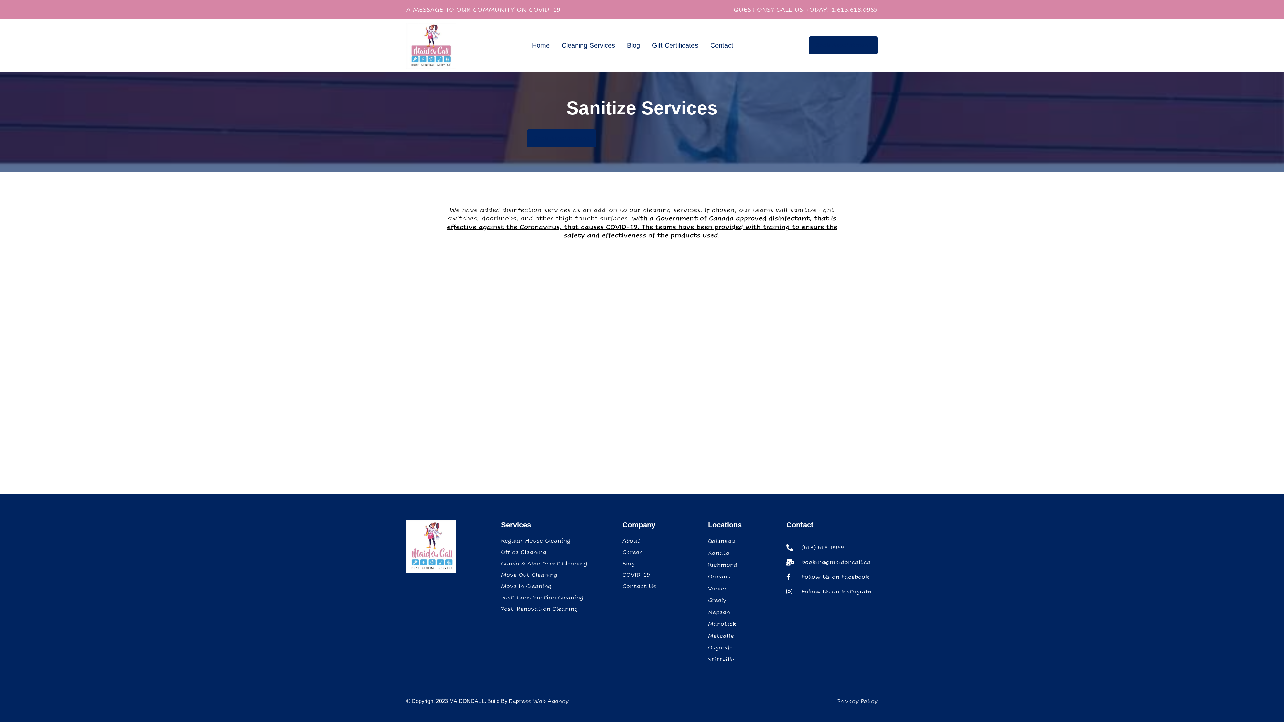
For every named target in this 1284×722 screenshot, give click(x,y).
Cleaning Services (588, 45)
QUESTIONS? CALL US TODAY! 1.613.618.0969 (806, 9)
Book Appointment (843, 45)
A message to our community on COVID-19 (483, 9)
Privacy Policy (857, 701)
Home (541, 45)
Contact (721, 45)
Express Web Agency (539, 701)
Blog (633, 45)
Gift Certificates (675, 45)
